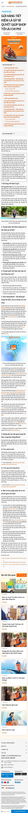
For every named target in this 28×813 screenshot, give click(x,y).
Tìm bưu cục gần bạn (8, 775)
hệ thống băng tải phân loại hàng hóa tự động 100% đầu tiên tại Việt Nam (13, 392)
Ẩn (14, 64)
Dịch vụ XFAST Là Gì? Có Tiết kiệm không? (13, 679)
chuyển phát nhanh (6, 375)
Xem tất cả (21, 575)
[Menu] (2, 2)
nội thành (15, 421)
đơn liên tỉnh (23, 423)
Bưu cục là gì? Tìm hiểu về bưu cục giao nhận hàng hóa (13, 598)
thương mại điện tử (20, 373)
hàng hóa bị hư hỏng (12, 509)
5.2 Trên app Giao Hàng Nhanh (12, 91)
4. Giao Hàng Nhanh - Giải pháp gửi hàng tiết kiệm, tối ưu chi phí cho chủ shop (14, 80)
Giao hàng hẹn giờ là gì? (10, 705)
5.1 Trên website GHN (10, 89)
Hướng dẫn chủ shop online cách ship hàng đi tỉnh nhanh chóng (12, 652)
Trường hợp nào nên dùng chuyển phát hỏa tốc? (14, 562)
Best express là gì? (8, 730)
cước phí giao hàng (13, 317)
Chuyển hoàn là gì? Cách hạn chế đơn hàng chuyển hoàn (12, 625)
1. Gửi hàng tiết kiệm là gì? (11, 68)
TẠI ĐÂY (6, 333)
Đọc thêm (4, 602)
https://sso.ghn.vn (15, 430)
